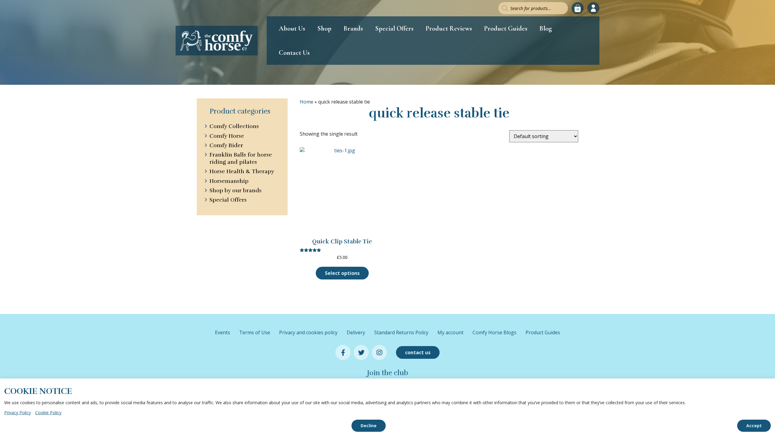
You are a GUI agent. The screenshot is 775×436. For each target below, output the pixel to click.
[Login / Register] (593, 8)
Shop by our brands (235, 190)
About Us (292, 28)
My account (450, 332)
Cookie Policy (48, 412)
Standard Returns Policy (401, 332)
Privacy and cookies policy (308, 332)
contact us (417, 352)
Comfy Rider (226, 145)
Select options (342, 273)
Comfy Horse (226, 136)
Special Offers (394, 28)
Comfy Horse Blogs (494, 332)
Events (222, 332)
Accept (754, 425)
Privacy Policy (17, 412)
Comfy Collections (234, 126)
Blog (545, 28)
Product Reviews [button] (449, 28)
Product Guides (505, 28)
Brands (353, 28)
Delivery (356, 332)
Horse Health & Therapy (241, 171)
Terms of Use (254, 332)
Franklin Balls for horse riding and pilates (240, 158)
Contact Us (294, 53)
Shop (324, 28)
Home (306, 101)
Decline (369, 425)
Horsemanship (229, 181)
